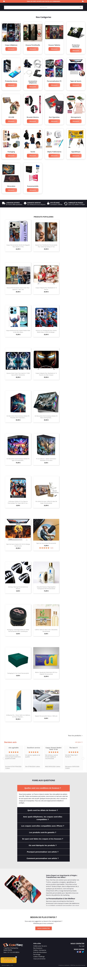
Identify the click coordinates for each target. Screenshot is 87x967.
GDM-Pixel (72, 965)
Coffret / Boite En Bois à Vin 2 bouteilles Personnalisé (46, 630)
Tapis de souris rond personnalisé (46, 543)
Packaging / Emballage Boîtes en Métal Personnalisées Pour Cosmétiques (18, 630)
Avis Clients (8, 958)
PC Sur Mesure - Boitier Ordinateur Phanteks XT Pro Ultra (46, 459)
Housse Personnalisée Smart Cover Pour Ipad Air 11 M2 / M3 (18, 288)
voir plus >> (79, 742)
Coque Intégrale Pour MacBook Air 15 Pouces (46, 288)
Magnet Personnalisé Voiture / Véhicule (46, 716)
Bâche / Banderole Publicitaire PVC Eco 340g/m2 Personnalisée (46, 673)
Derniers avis (10, 742)
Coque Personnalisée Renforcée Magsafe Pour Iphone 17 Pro (18, 246)
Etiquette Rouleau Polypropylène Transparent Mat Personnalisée (46, 587)
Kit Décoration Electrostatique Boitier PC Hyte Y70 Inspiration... (18, 459)
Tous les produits (75, 736)
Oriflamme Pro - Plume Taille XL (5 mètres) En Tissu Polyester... (18, 716)
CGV (12, 965)
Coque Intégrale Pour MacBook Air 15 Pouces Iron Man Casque (46, 374)
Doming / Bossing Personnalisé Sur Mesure (18, 587)
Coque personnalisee (39, 959)
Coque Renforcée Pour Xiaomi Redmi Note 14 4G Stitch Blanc (18, 331)
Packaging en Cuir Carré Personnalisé (18, 673)
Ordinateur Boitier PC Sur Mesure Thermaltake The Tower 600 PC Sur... (18, 502)
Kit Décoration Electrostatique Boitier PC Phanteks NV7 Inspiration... (18, 416)
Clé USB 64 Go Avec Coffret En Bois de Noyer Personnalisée (46, 502)
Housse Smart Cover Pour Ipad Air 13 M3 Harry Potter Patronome (18, 374)
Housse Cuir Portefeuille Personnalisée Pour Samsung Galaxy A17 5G (46, 246)
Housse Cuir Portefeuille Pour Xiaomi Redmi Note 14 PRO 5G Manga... (46, 331)
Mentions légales (6, 965)
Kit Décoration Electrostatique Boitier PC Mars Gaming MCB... (46, 416)
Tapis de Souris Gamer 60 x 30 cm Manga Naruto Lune (18, 545)
